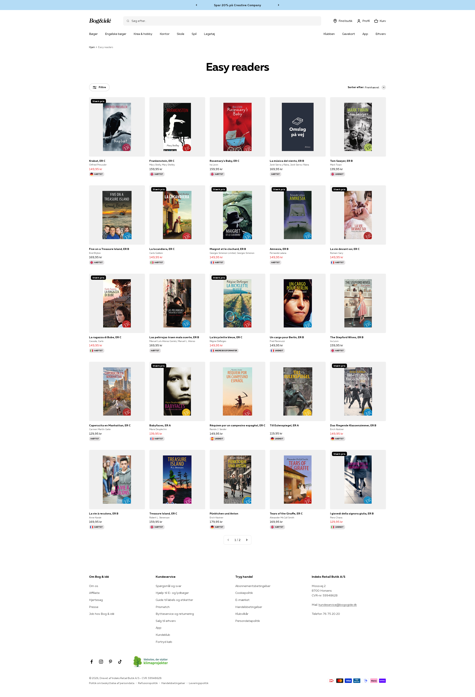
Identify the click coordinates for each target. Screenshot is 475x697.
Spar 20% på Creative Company (237, 5)
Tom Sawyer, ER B (341, 161)
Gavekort (348, 34)
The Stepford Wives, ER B (346, 337)
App (365, 34)
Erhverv (381, 34)
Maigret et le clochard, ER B (228, 249)
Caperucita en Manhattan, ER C (110, 425)
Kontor (164, 34)
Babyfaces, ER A (160, 425)
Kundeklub (163, 635)
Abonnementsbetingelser (252, 586)
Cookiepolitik (244, 593)
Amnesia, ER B (279, 249)
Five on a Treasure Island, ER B (109, 249)
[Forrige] (196, 5)
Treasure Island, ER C (163, 513)
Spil (194, 34)
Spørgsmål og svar (168, 586)
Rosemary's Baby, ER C (224, 161)
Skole (180, 34)
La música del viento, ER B (287, 161)
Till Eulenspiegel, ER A (284, 425)
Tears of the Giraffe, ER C (286, 513)
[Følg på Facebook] (91, 661)
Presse (93, 607)
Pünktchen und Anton (224, 513)
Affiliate (94, 593)
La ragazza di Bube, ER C (105, 337)
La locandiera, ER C (162, 249)
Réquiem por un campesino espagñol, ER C (237, 425)
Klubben (329, 34)
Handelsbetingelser (248, 607)
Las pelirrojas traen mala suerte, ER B (174, 337)
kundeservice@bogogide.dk (338, 604)
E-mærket (242, 600)
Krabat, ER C (97, 161)
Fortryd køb (164, 642)
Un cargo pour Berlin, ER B (287, 337)
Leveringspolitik (198, 683)
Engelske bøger (115, 34)
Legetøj (209, 34)
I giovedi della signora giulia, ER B (352, 513)
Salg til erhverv (166, 621)
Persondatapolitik (247, 621)
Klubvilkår (241, 614)
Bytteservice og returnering (175, 614)
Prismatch (163, 607)
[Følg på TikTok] (119, 661)
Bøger (93, 34)
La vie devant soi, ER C (345, 249)
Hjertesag (96, 600)
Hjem (92, 47)
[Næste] (278, 5)
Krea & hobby (143, 34)
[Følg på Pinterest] (110, 661)
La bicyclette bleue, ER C (226, 337)
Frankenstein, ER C (161, 161)
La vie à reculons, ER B (103, 513)
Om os (93, 586)
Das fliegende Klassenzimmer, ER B (353, 425)
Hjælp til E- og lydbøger (172, 593)
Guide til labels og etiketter (174, 600)
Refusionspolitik (148, 683)
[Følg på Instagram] (101, 661)
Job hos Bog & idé (101, 614)
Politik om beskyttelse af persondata (111, 683)
